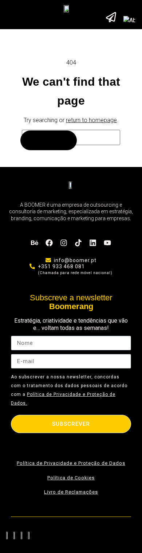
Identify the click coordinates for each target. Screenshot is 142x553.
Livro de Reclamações (71, 492)
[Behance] (34, 242)
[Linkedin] (93, 242)
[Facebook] (49, 242)
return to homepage (91, 120)
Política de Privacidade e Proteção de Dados (71, 463)
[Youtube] (107, 242)
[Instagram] (63, 242)
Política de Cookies (71, 477)
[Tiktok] (78, 242)
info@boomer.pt (75, 260)
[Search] (48, 140)
